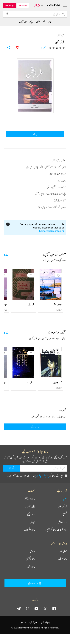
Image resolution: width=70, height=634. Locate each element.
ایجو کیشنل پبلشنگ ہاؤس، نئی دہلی (39, 167)
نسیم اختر (55, 160)
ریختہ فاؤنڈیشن (29, 498)
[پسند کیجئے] (15, 48)
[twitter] (45, 608)
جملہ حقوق (23, 622)
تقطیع (65, 514)
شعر (43, 21)
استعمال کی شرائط (33, 622)
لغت (38, 21)
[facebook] (54, 608)
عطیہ (65, 498)
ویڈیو (31, 21)
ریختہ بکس (31, 566)
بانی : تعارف (30, 506)
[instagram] (28, 608)
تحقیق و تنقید (52, 187)
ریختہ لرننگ (62, 558)
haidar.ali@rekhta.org (51, 230)
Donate (23, 5)
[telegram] (19, 608)
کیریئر (33, 521)
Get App (9, 5)
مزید (6, 253)
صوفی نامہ (63, 551)
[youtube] (36, 608)
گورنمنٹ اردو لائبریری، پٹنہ (49, 207)
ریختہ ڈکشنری (30, 558)
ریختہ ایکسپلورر (29, 529)
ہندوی (32, 551)
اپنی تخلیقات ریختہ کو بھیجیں (56, 529)
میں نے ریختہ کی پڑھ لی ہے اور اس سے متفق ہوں (35, 475)
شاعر (50, 21)
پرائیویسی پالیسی (42, 475)
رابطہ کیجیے (31, 514)
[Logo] (53, 5)
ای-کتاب (22, 21)
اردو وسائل (62, 521)
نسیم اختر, (57, 167)
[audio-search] (7, 14)
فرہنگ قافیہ (62, 506)
